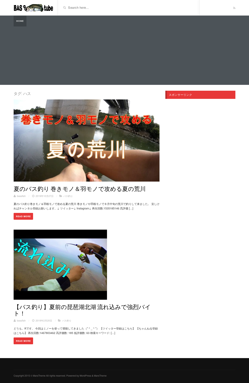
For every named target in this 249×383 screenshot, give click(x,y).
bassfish (21, 196)
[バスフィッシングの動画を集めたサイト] (34, 7)
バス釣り (68, 196)
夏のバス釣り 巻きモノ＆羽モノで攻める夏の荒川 (80, 188)
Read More (23, 216)
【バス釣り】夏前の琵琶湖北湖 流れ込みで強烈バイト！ (82, 310)
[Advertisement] (124, 55)
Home (20, 21)
